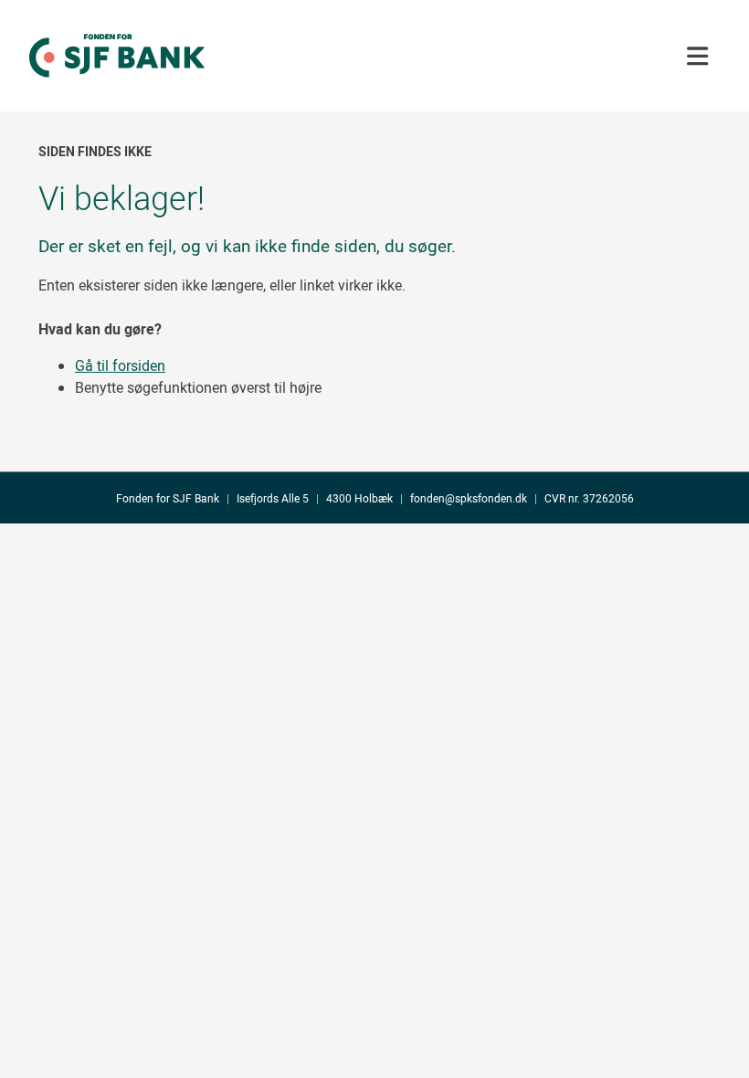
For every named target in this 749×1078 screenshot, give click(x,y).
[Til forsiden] (117, 92)
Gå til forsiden (120, 365)
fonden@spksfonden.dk (468, 498)
